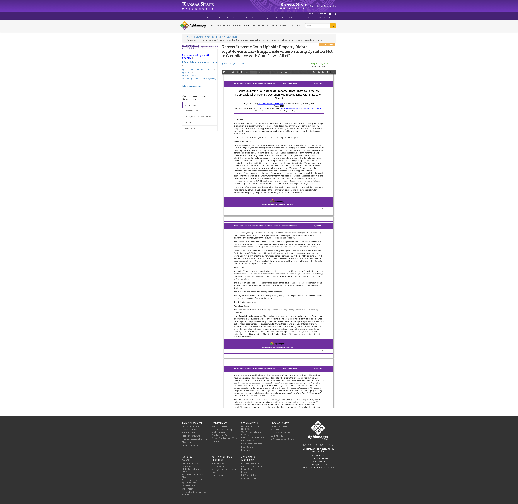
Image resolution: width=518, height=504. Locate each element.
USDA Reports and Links (251, 444)
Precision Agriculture (191, 436)
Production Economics (192, 445)
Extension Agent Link (191, 86)
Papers (244, 472)
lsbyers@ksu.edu (318, 464)
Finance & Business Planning (194, 439)
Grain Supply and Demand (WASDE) (252, 433)
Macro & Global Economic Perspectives (252, 467)
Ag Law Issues (230, 37)
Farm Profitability (189, 433)
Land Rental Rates (189, 429)
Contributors (237, 18)
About (218, 18)
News (283, 18)
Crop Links (216, 441)
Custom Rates (251, 18)
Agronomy (187, 72)
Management (191, 128)
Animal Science (190, 75)
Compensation (191, 111)
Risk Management (219, 426)
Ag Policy (296, 25)
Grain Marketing (259, 25)
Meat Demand (277, 429)
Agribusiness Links (249, 478)
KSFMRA (322, 18)
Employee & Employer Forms (198, 117)
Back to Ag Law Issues (233, 63)
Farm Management (220, 25)
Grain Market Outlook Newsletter (250, 427)
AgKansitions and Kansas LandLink (198, 69)
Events (226, 18)
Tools (275, 18)
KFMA (301, 18)
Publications (246, 450)
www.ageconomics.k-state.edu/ (318, 467)
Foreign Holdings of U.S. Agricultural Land (192, 481)
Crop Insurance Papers (221, 435)
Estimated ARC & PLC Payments (191, 464)
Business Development (251, 463)
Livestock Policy (189, 486)
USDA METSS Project (250, 475)
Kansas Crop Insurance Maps (224, 438)
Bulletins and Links (279, 436)
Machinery (186, 442)
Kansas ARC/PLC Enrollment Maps (194, 476)
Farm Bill (186, 460)
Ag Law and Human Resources (207, 37)
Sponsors (332, 18)
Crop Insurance (240, 25)
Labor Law (189, 122)
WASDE (292, 18)
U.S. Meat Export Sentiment (282, 439)
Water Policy (187, 489)
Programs (311, 18)
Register (320, 14)
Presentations (247, 447)
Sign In (310, 14)
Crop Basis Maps (248, 441)
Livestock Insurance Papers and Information (223, 430)
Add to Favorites (327, 44)
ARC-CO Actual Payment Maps (192, 470)
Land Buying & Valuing (191, 426)
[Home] (193, 25)
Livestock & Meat (279, 25)
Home (209, 18)
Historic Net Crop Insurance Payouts (194, 493)
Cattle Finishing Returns (281, 426)
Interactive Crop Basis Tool (252, 438)
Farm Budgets (265, 18)
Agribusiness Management (248, 458)
